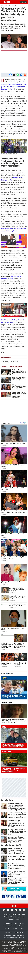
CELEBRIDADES (4, 5)
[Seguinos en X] (12, 910)
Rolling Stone (21, 926)
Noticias (14, 914)
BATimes (17, 919)
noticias (14, 678)
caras (14, 727)
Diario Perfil (6, 914)
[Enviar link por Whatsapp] (17, 75)
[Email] (25, 75)
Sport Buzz (8, 928)
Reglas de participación (11, 937)
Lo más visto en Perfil (11, 845)
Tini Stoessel (5, 361)
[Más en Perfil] (10, 674)
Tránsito (21, 937)
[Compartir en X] (14, 75)
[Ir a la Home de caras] (7, 3)
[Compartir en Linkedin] (21, 75)
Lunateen (10, 919)
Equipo (22, 935)
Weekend (13, 917)
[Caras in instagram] (4, 910)
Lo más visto (7, 800)
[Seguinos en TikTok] (16, 910)
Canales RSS (8, 932)
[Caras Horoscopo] (14, 898)
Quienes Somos (18, 932)
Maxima (21, 928)
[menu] (2, 2)
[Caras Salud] (14, 891)
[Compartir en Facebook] (10, 75)
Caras (15, 923)
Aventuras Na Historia (9, 926)
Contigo (21, 923)
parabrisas (14, 752)
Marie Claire (21, 914)
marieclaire (14, 703)
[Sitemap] (24, 910)
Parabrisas (21, 917)
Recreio (15, 928)
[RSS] (20, 910)
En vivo (24, 2)
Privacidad (16, 935)
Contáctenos (7, 935)
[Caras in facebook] (8, 910)
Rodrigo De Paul (15, 361)
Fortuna (6, 917)
